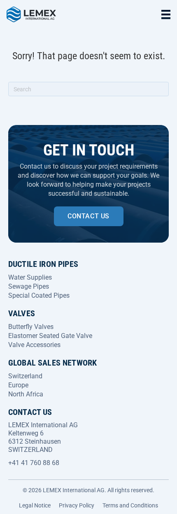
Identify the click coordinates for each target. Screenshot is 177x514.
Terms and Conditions (130, 505)
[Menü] (165, 14)
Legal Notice (35, 505)
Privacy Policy (76, 505)
